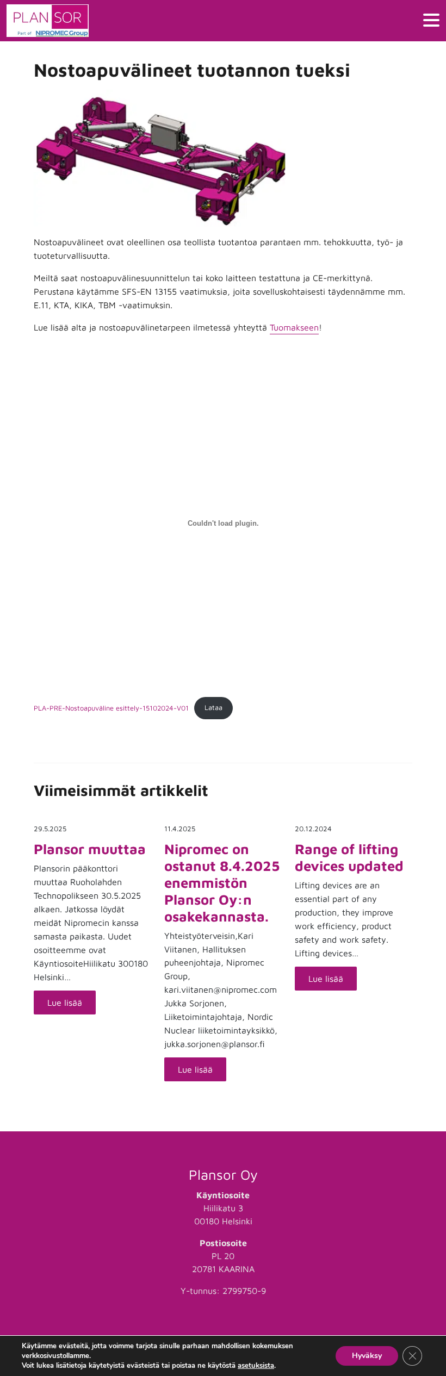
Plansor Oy (223, 1174)
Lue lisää (64, 1002)
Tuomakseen (294, 327)
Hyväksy (367, 1355)
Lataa (213, 707)
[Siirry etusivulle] (48, 21)
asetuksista (256, 1366)
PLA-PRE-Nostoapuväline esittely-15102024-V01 (111, 707)
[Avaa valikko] (431, 21)
